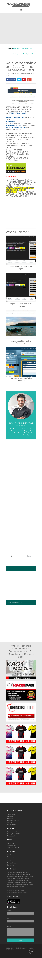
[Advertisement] (21, 28)
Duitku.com (10, 865)
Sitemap (9, 822)
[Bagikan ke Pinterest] (24, 79)
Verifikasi (10, 816)
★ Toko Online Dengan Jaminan (17, 893)
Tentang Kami (11, 814)
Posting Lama (17, 54)
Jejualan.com (11, 861)
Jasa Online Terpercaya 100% (22, 48)
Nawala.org (10, 857)
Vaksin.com (10, 855)
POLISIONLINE (14, 73)
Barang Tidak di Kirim (14, 834)
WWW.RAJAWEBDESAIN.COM (18, 123)
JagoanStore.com (12, 859)
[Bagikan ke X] (19, 79)
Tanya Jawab (11, 836)
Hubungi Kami (11, 824)
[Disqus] (21, 471)
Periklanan (10, 818)
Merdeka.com (11, 845)
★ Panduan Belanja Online (15, 890)
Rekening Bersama (13, 820)
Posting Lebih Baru (29, 54)
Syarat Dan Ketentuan (14, 832)
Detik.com (10, 843)
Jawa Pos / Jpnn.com (13, 847)
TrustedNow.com (12, 863)
